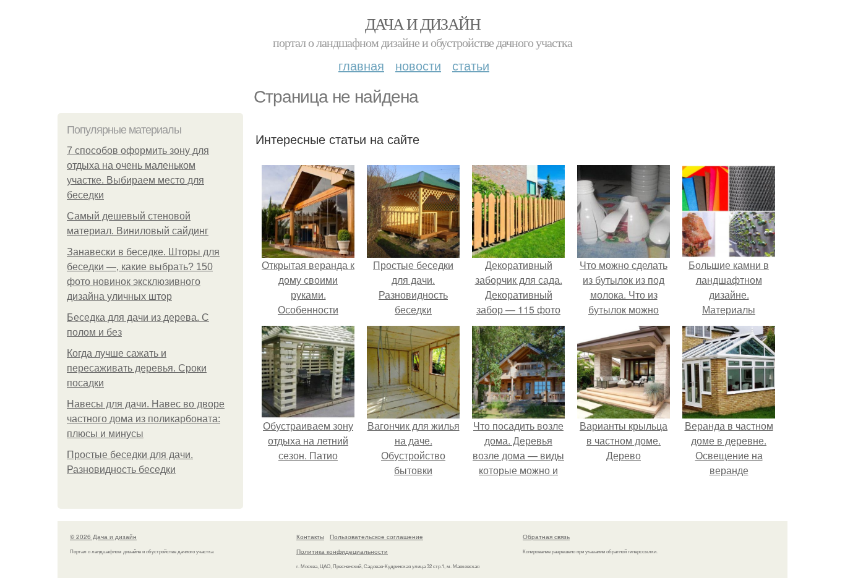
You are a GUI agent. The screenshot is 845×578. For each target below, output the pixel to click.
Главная (361, 65)
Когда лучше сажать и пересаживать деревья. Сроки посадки (137, 368)
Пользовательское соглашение (376, 536)
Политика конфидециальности (342, 551)
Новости (418, 65)
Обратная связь (546, 536)
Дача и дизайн (422, 23)
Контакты (310, 536)
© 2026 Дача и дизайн (103, 536)
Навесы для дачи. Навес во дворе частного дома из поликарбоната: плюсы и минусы (146, 419)
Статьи (470, 65)
